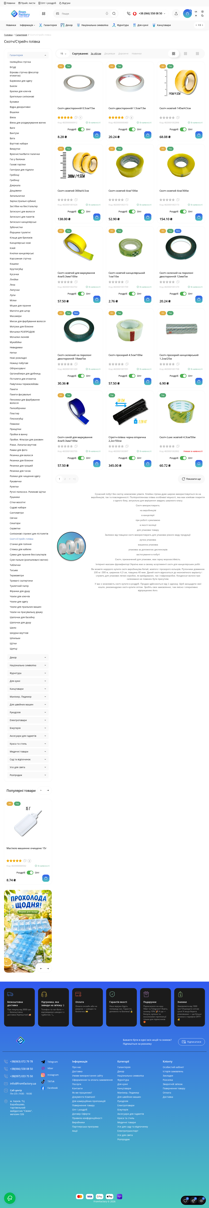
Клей (12, 248)
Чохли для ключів (20, 596)
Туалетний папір (19, 585)
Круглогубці (16, 269)
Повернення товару (83, 1105)
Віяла (13, 117)
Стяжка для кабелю (20, 549)
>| (74, 478)
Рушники (15, 497)
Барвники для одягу (21, 80)
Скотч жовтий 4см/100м (123, 190)
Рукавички (16, 481)
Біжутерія (15, 728)
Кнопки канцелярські (22, 253)
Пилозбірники (18, 408)
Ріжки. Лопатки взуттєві (23, 444)
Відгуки (66, 3)
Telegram (53, 1061)
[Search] (107, 13)
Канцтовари (17, 688)
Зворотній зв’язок (173, 1084)
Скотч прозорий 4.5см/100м (125, 355)
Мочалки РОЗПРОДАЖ (22, 331)
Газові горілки (18, 164)
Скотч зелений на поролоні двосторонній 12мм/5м (176, 274)
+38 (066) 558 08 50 (150, 13)
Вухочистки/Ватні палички (25, 154)
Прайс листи (27, 3)
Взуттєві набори (19, 143)
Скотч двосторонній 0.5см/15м (76, 108)
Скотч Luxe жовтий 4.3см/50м (177, 437)
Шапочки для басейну (22, 617)
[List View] (185, 54)
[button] (36, 893)
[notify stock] (198, 463)
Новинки (137, 53)
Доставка (77, 1071)
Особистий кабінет (173, 1067)
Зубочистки (16, 227)
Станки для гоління (21, 544)
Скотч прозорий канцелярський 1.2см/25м (179, 356)
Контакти (77, 1088)
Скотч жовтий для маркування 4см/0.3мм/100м (76, 274)
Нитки (13, 352)
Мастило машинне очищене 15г (27, 848)
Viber (50, 1068)
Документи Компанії (83, 1096)
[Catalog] (43, 13)
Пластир (14, 413)
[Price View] (197, 54)
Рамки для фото (18, 450)
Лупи (13, 295)
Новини (10, 3)
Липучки (15, 289)
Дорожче (123, 53)
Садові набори (18, 507)
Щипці (13, 648)
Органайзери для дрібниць (25, 373)
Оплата (167, 1092)
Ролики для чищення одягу (25, 476)
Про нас (76, 1067)
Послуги (76, 1084)
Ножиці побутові (19, 363)
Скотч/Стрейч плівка (21, 538)
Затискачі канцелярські (23, 221)
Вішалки (14, 112)
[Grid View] (173, 54)
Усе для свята (17, 767)
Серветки (15, 528)
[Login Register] (176, 13)
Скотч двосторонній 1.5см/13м (127, 108)
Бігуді (13, 67)
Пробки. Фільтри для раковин (26, 439)
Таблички (15, 565)
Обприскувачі (17, 368)
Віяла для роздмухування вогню (28, 122)
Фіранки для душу (20, 591)
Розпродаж (16, 775)
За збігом (96, 53)
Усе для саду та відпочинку (132, 1126)
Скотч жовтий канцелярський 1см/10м (127, 274)
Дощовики (16, 190)
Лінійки (14, 279)
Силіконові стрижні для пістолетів (29, 533)
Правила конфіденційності (87, 1118)
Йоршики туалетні (20, 232)
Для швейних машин (21, 704)
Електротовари (18, 720)
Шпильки (15, 638)
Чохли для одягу (19, 601)
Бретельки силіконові (22, 96)
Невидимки (16, 347)
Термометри (17, 575)
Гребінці (14, 174)
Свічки (13, 517)
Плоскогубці (16, 418)
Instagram (53, 1074)
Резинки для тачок (20, 470)
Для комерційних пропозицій (88, 1101)
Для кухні (15, 680)
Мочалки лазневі (19, 336)
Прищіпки (15, 429)
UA (196, 11)
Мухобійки (16, 342)
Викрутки (15, 148)
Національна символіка (23, 665)
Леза (12, 284)
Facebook (53, 1087)
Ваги (12, 127)
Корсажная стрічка (20, 258)
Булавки (14, 101)
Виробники (78, 1122)
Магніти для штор (20, 310)
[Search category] (57, 13)
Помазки (14, 423)
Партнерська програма (85, 1126)
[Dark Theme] (202, 15)
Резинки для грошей (21, 465)
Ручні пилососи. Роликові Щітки (28, 491)
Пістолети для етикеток (23, 378)
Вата (12, 138)
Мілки (13, 300)
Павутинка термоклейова (24, 384)
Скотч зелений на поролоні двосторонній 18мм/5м (74, 356)
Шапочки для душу (20, 622)
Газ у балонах (17, 159)
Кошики (14, 263)
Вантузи (14, 133)
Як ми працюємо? (82, 1092)
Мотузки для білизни (21, 326)
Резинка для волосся (21, 455)
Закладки (168, 1075)
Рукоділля (15, 712)
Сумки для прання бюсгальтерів (28, 554)
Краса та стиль (18, 743)
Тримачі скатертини (21, 580)
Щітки (13, 643)
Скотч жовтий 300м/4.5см (73, 190)
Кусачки (14, 274)
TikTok (51, 1081)
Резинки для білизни (21, 460)
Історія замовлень (173, 1071)
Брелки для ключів (20, 91)
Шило (13, 627)
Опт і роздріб (48, 3)
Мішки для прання (20, 305)
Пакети (14, 389)
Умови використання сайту (87, 1075)
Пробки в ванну (18, 434)
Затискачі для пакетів (22, 216)
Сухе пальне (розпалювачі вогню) (29, 559)
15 (62, 53)
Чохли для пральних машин (25, 606)
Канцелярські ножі (20, 242)
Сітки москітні (17, 502)
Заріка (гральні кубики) (23, 201)
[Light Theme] (202, 11)
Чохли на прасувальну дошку (26, 612)
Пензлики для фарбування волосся (25, 401)
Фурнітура (15, 673)
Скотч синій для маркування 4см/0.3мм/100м (75, 439)
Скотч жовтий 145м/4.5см (175, 108)
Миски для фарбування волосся (28, 321)
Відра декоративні (20, 106)
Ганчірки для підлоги (22, 169)
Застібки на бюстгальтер (24, 206)
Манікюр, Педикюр (21, 696)
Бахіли (13, 86)
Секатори (15, 523)
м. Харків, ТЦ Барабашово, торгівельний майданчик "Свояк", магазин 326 (21, 1108)
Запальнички (17, 195)
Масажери (16, 316)
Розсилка (168, 1079)
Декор (13, 657)
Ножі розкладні (18, 357)
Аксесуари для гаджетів (23, 735)
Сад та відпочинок (20, 759)
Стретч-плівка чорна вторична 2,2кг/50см (127, 439)
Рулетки (14, 486)
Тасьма (14, 570)
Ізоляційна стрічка (20, 61)
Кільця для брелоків (21, 237)
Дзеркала (15, 185)
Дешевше (109, 53)
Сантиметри (17, 512)
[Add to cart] (45, 878)
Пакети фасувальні (20, 394)
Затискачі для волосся (22, 211)
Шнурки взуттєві (19, 632)
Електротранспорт (127, 1130)
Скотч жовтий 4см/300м (174, 190)
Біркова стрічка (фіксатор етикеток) (24, 74)
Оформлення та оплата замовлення (92, 1079)
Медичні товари (19, 751)
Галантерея (16, 55)
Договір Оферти (81, 1113)
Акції (75, 1130)
